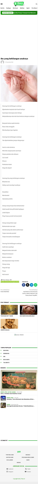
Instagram (10, 471)
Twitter (28, 469)
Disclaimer (10, 460)
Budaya (2, 392)
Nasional (6, 350)
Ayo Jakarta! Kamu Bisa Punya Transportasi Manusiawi (16, 13)
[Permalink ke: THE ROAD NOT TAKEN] (9, 310)
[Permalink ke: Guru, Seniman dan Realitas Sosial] (19, 380)
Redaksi (28, 455)
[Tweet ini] (27, 285)
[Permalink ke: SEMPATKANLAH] (9, 324)
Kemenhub (6, 353)
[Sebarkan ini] (23, 285)
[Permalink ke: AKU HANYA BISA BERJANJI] (28, 310)
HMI (4, 356)
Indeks (19, 462)
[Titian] (19, 3)
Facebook (10, 469)
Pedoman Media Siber (28, 457)
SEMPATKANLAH (5, 330)
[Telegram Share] (31, 285)
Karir (27, 460)
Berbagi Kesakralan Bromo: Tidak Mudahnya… (21, 406)
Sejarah (14, 392)
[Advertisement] (19, 35)
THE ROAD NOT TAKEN (7, 316)
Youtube (29, 471)
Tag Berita (6, 362)
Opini (5, 392)
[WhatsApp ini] (35, 285)
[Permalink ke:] (2, 62)
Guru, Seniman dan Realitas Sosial (11, 393)
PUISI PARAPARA (5, 290)
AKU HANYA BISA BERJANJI (27, 316)
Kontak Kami (9, 457)
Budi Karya (6, 359)
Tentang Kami (10, 455)
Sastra (9, 392)
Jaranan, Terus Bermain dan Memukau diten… (21, 399)
